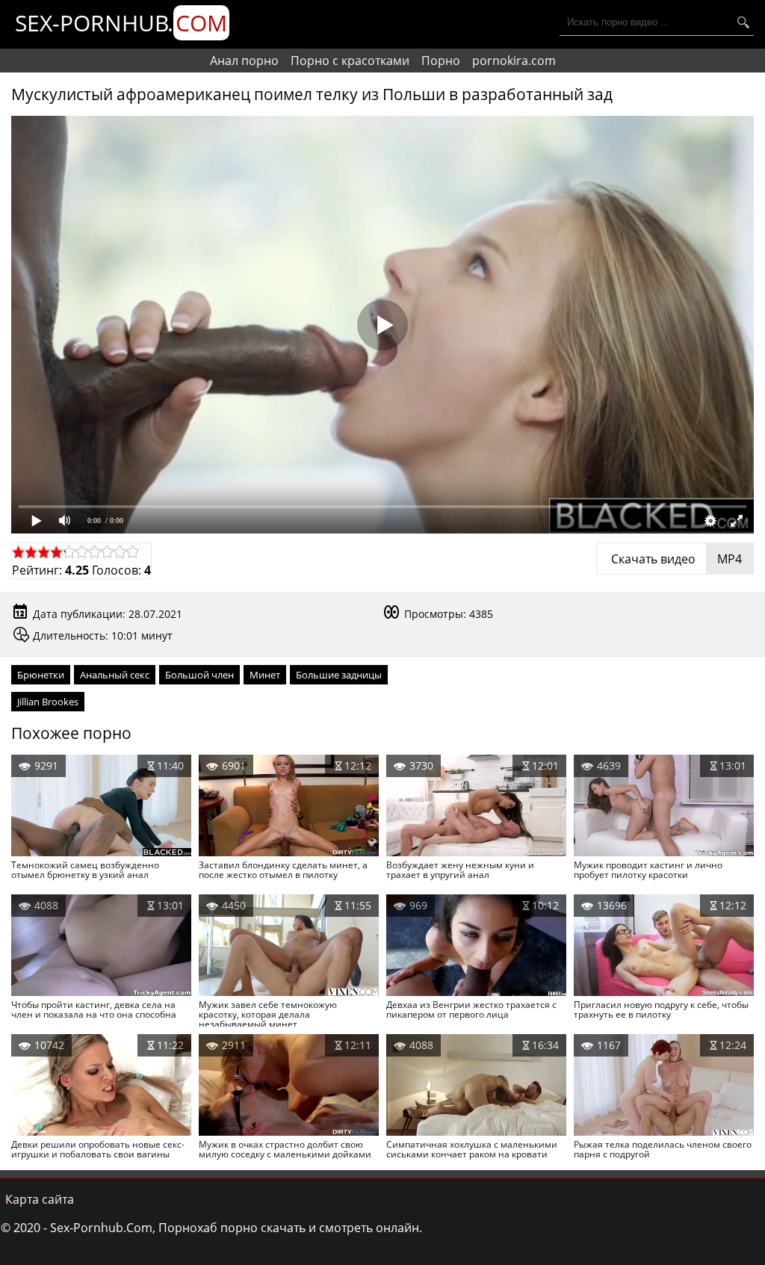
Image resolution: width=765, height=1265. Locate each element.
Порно (440, 60)
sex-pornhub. (121, 22)
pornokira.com (514, 60)
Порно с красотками (350, 60)
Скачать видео (675, 559)
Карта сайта (39, 1199)
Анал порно (244, 60)
